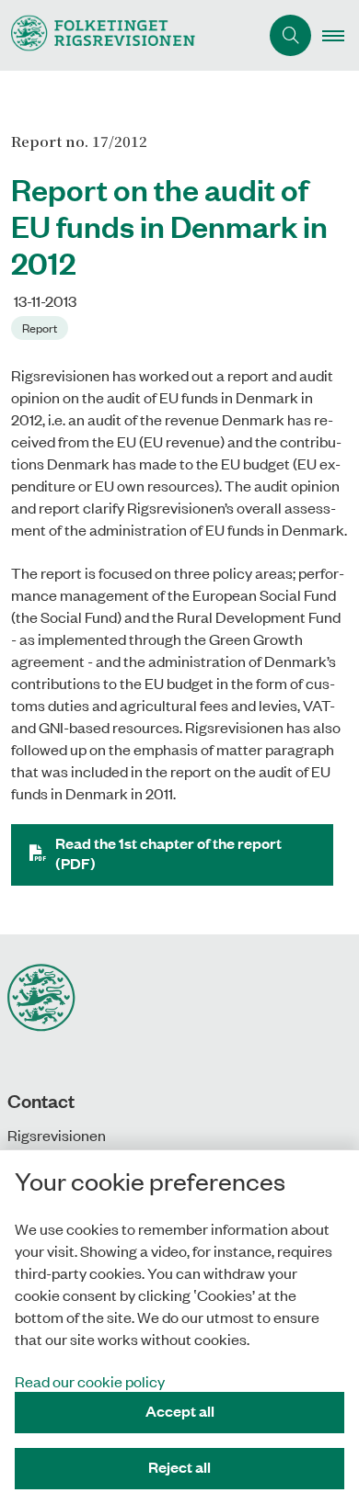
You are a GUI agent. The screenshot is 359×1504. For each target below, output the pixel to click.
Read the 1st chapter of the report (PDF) (168, 853)
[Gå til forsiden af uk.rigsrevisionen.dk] (129, 35)
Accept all (179, 1410)
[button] (340, 36)
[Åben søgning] (290, 35)
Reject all (179, 1466)
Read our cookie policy (90, 1381)
